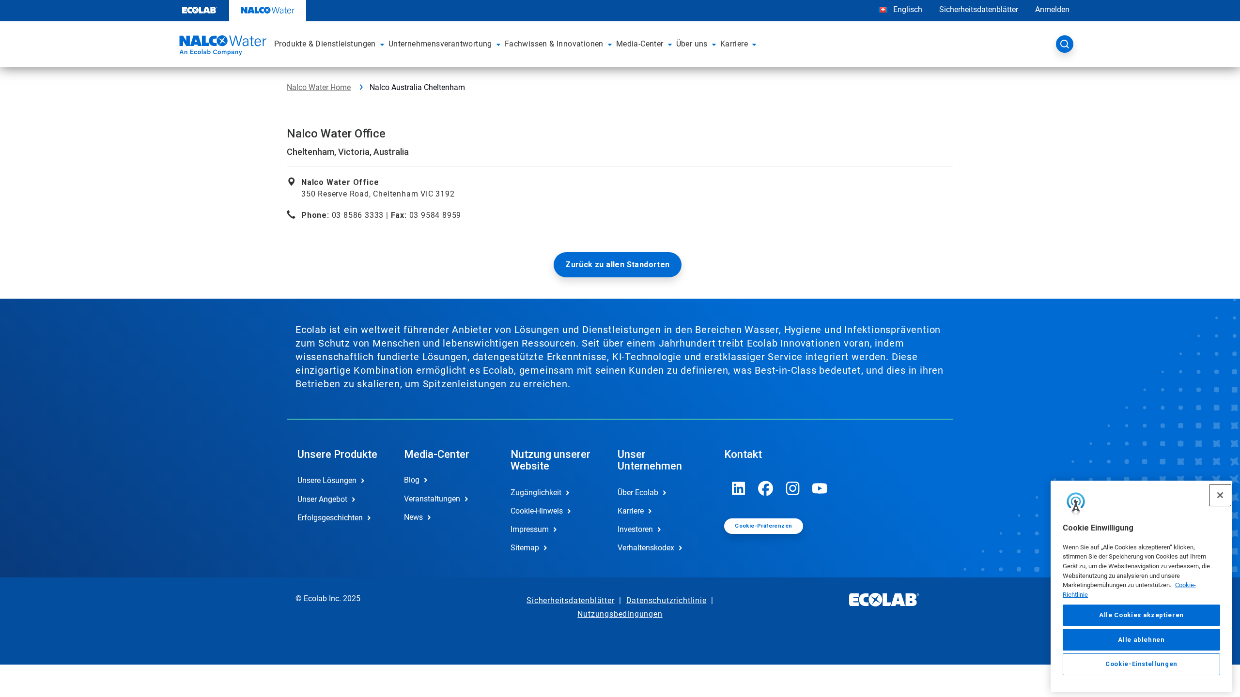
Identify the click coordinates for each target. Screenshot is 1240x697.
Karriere (631, 510)
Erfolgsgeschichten (330, 517)
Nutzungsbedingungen (619, 614)
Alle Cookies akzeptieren (1141, 615)
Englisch (907, 9)
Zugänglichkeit (536, 492)
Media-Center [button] (640, 43)
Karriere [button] (734, 43)
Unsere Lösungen (326, 480)
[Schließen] (1220, 495)
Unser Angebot (322, 499)
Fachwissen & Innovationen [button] (554, 43)
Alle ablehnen (1141, 639)
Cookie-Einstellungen (1141, 663)
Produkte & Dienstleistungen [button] (325, 43)
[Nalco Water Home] (221, 46)
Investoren (635, 529)
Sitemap (525, 547)
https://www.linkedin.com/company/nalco (738, 488)
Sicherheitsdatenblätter (978, 9)
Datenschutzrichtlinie (666, 600)
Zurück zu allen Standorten (617, 264)
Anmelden (1052, 9)
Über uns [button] (692, 43)
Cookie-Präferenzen (763, 526)
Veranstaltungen (432, 498)
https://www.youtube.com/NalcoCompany (820, 488)
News (413, 517)
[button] (382, 44)
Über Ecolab (638, 492)
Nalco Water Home (319, 87)
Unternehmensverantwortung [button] (440, 43)
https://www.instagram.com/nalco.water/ (793, 488)
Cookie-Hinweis (537, 510)
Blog (411, 480)
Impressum (530, 529)
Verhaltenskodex (646, 547)
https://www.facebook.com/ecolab (765, 488)
